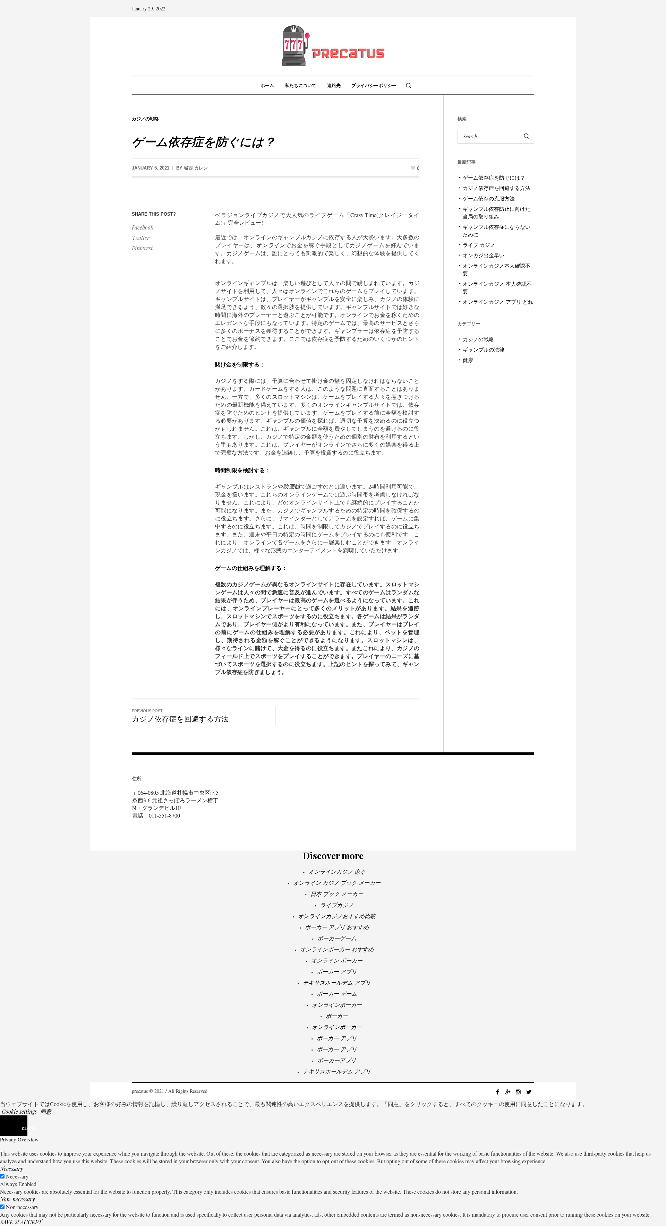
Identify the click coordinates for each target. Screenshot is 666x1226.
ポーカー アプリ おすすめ (337, 927)
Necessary (17, 1176)
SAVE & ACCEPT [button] (21, 1222)
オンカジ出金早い (483, 255)
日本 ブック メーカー (336, 893)
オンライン (270, 245)
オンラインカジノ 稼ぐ (336, 871)
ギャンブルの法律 (483, 349)
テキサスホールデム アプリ (337, 982)
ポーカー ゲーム (337, 993)
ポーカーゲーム (336, 938)
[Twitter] (528, 1092)
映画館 (291, 486)
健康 (468, 359)
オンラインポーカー (337, 1004)
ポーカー (337, 1015)
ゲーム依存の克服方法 (489, 198)
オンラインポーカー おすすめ (337, 949)
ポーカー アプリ (337, 971)
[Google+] (508, 1092)
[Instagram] (518, 1092)
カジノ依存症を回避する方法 (180, 718)
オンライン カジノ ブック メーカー (337, 882)
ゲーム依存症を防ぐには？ (494, 177)
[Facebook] (497, 1092)
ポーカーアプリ (336, 1060)
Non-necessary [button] (17, 1199)
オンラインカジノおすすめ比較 (337, 916)
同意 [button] (45, 1111)
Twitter (141, 237)
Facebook (142, 227)
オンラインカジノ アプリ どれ (498, 301)
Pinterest (142, 248)
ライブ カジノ (479, 244)
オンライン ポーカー (336, 960)
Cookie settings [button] (19, 1111)
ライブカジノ (336, 904)
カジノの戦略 (145, 118)
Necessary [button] (11, 1168)
